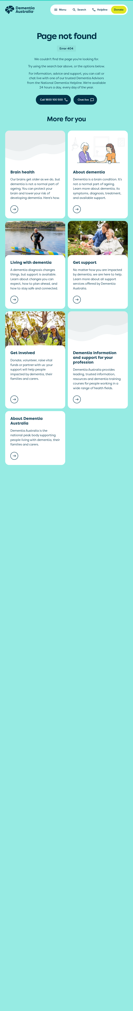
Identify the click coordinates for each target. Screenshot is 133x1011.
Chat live (83, 99)
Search (81, 9)
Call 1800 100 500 (51, 99)
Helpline (102, 9)
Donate (119, 9)
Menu (62, 9)
